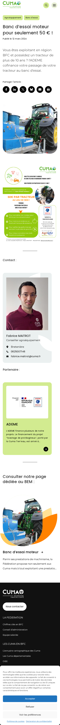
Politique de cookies (15, 721)
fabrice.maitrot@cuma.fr (26, 356)
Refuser (30, 706)
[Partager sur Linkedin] (14, 89)
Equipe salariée (10, 635)
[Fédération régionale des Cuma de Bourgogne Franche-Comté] (12, 5)
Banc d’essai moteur (20, 552)
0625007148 (18, 351)
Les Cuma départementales (17, 656)
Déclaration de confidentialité (39, 721)
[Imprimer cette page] (48, 89)
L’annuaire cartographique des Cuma (21, 650)
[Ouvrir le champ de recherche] (46, 5)
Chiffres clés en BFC (13, 624)
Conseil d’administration (15, 629)
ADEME (12, 424)
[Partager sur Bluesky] (31, 89)
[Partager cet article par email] (40, 89)
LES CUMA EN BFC (14, 643)
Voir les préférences (30, 714)
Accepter (30, 698)
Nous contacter (15, 606)
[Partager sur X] (23, 89)
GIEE (5, 661)
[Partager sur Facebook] (6, 89)
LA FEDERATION (13, 617)
